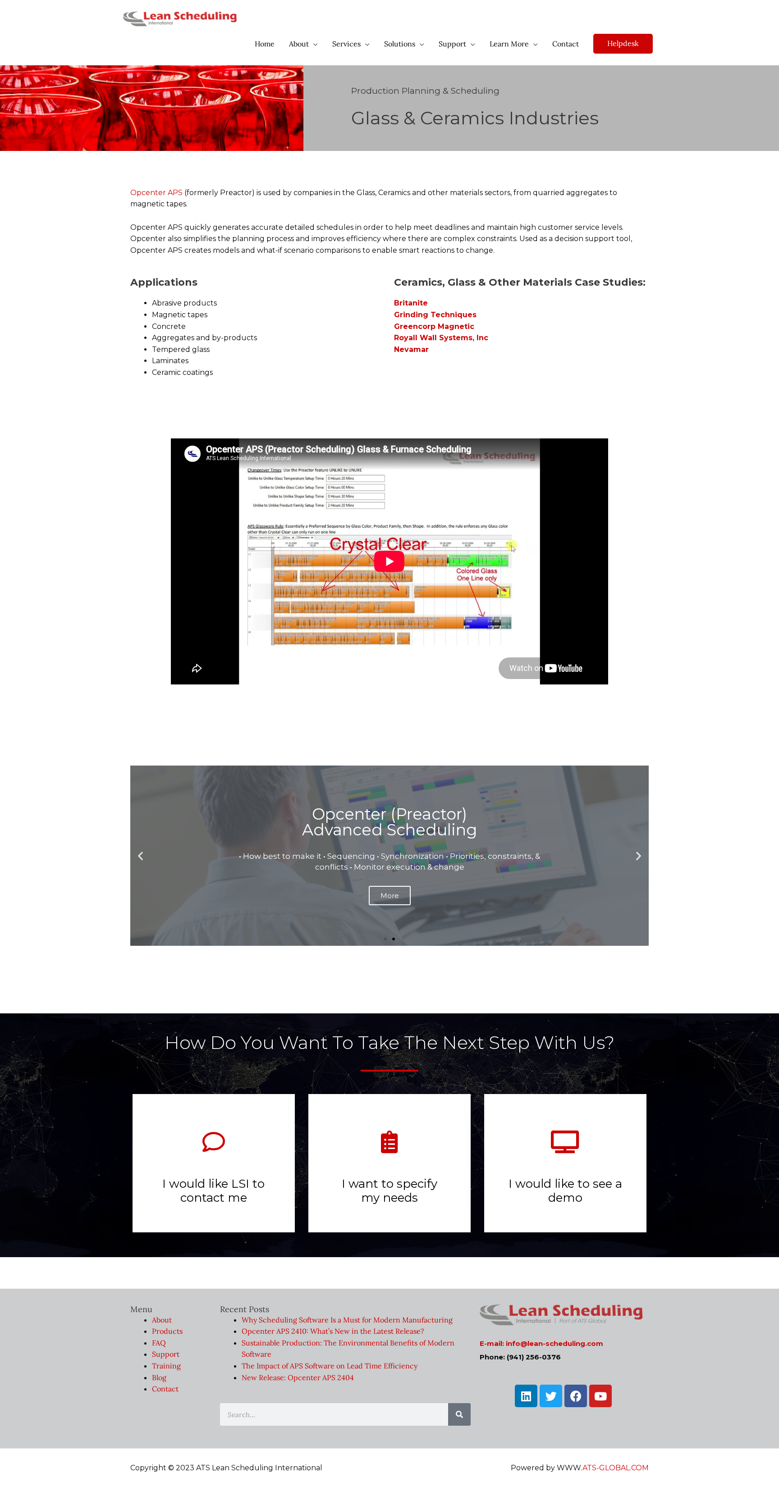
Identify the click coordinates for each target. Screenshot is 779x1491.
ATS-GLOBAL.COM (615, 1468)
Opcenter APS (156, 192)
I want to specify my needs (389, 1190)
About (162, 1319)
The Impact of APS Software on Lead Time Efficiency (329, 1365)
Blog (159, 1377)
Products (167, 1331)
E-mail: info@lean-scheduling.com (541, 1343)
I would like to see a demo (565, 1190)
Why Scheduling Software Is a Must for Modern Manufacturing (347, 1319)
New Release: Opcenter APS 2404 (298, 1377)
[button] (385, 939)
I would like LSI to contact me (213, 1190)
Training (166, 1365)
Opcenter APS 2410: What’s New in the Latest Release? (333, 1331)
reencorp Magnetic (437, 326)
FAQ (159, 1342)
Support (165, 1354)
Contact (165, 1388)
